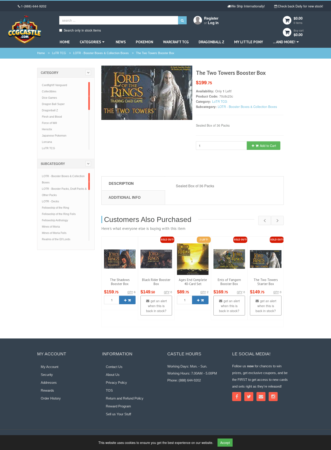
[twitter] (248, 396)
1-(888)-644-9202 (33, 6)
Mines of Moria (51, 226)
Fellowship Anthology (55, 220)
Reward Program (118, 406)
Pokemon (144, 41)
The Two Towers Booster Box (155, 53)
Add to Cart (267, 145)
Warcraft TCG (176, 41)
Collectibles (49, 91)
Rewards (47, 390)
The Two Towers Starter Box (266, 282)
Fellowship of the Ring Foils (59, 214)
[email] (260, 396)
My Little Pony (248, 41)
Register (211, 18)
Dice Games (49, 97)
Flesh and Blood (52, 116)
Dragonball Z (211, 41)
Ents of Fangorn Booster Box (229, 282)
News (121, 41)
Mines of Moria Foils (54, 233)
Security (47, 375)
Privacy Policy (116, 382)
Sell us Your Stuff (118, 414)
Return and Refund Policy (124, 398)
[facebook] (236, 396)
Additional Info (125, 197)
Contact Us (114, 367)
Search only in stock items (82, 30)
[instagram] (273, 396)
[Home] (24, 29)
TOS (109, 390)
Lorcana (47, 142)
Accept (225, 442)
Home (65, 41)
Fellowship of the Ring (55, 207)
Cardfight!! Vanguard (54, 85)
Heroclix (47, 129)
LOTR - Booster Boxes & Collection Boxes (101, 53)
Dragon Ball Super (53, 104)
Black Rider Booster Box (156, 282)
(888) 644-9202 (190, 380)
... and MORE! (284, 41)
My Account (49, 367)
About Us (113, 375)
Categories (90, 41)
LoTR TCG (59, 53)
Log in (213, 22)
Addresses (49, 382)
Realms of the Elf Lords (56, 239)
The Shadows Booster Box (120, 282)
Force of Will (49, 123)
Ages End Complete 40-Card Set (193, 282)
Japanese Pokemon (54, 135)
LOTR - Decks (50, 201)
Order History (51, 398)
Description (121, 183)
